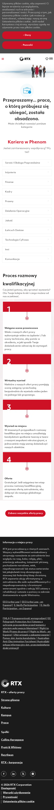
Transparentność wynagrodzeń (28, 618)
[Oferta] (27, 476)
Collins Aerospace (12, 740)
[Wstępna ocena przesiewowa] (27, 327)
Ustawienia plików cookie (18, 801)
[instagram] (32, 773)
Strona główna (10, 700)
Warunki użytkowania (16, 792)
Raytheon (7, 755)
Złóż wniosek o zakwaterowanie (31, 635)
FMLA (6, 618)
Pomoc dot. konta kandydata (19, 638)
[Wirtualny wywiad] (27, 376)
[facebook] (3, 773)
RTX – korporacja (12, 762)
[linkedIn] (13, 773)
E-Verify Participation (26, 605)
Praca (5, 722)
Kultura (6, 707)
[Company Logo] (24, 59)
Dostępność (8, 788)
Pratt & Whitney (11, 747)
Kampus (6, 715)
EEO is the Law (11, 602)
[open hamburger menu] (2, 59)
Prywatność (10, 797)
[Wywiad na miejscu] (27, 425)
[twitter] (23, 773)
